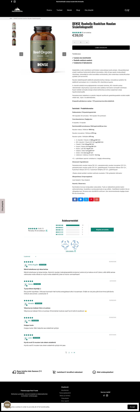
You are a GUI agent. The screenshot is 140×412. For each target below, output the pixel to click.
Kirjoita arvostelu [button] (102, 230)
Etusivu (49, 10)
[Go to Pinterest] (91, 199)
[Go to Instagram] (14, 2)
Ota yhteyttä (89, 10)
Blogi (78, 10)
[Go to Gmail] (96, 199)
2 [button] (69, 353)
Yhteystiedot (65, 398)
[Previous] (21, 54)
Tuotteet (59, 10)
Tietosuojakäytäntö (65, 393)
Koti (11, 18)
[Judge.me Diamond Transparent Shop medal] (75, 244)
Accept (132, 407)
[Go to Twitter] (86, 199)
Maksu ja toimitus (65, 395)
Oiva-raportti (65, 401)
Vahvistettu (70, 251)
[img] (28, 262)
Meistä (69, 10)
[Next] (64, 54)
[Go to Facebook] (12, 2)
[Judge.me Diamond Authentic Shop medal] (65, 244)
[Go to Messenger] (80, 199)
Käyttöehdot (65, 390)
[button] (77, 32)
